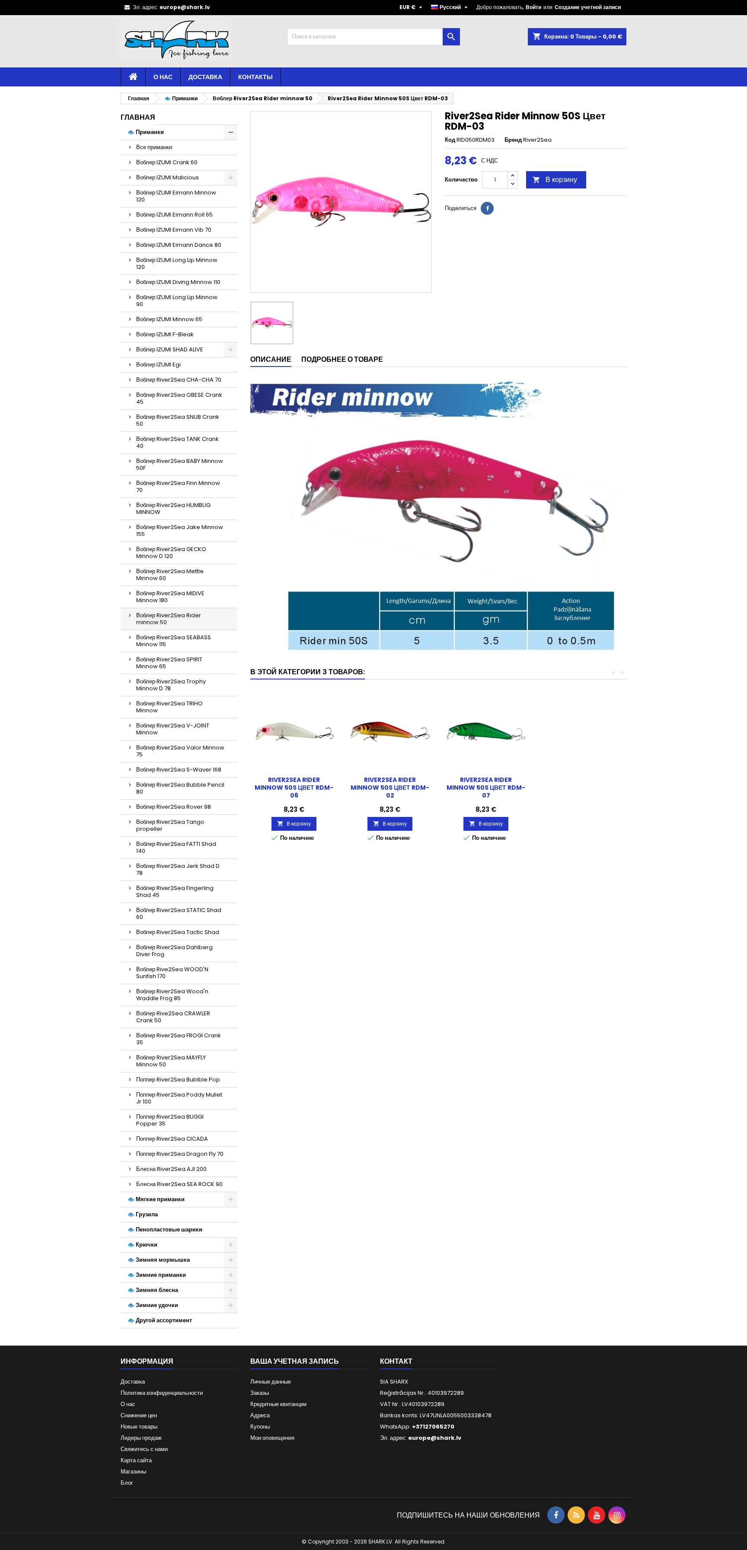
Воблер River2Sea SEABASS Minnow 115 (173, 640)
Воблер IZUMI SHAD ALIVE (169, 349)
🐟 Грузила (143, 1214)
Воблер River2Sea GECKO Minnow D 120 (171, 552)
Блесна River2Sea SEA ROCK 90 (179, 1184)
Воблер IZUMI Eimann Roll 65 (174, 214)
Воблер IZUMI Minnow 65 (169, 319)
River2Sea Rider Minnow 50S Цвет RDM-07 (486, 787)
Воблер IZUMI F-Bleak (165, 334)
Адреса (260, 1415)
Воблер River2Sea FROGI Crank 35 (178, 1038)
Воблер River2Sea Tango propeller (170, 825)
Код (450, 140)
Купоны (260, 1426)
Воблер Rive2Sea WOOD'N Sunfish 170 (172, 972)
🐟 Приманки (146, 132)
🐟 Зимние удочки (153, 1305)
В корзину (555, 180)
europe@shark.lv (185, 7)
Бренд (513, 140)
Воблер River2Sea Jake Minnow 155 (179, 530)
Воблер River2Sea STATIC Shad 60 (178, 913)
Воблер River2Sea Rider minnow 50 (168, 618)
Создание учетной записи (588, 7)
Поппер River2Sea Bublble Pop (178, 1079)
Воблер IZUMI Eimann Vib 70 (173, 230)
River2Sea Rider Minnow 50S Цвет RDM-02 (390, 787)
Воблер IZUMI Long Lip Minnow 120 (176, 263)
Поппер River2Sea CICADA (172, 1139)
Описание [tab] (270, 359)
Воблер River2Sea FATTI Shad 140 (176, 847)
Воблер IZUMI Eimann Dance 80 (178, 245)
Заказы (259, 1393)
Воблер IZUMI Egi (158, 364)
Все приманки (154, 147)
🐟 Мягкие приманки (156, 1199)
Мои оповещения (272, 1438)
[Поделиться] (487, 208)
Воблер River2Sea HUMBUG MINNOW (173, 508)
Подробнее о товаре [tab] (342, 359)
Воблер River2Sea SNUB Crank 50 (177, 420)
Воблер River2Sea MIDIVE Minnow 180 (170, 596)
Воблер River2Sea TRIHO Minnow (169, 706)
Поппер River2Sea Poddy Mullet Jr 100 (179, 1098)
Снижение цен (139, 1415)
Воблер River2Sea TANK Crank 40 (177, 442)
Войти (533, 7)
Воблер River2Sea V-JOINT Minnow (172, 729)
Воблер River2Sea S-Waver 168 (178, 769)
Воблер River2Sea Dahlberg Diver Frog (174, 950)
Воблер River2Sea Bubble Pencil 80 (180, 788)
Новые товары (139, 1426)
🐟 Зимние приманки (157, 1275)
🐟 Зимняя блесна (153, 1290)
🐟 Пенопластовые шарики (165, 1229)
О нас (162, 77)
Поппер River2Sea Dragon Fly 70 (179, 1154)
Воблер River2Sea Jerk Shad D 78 (178, 869)
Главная (138, 117)
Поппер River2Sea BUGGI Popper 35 (170, 1120)
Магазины (133, 1471)
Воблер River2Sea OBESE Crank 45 (179, 398)
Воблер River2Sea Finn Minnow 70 (178, 486)
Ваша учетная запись (294, 1361)
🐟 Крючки (142, 1245)
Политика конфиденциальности (162, 1393)
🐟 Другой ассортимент (160, 1320)
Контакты (255, 77)
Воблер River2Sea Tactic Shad (177, 932)
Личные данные (270, 1382)
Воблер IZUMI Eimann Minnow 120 (176, 196)
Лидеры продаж (141, 1438)
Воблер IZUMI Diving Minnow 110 (178, 282)
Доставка (205, 77)
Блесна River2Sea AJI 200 (171, 1169)
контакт (396, 1361)
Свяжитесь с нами (144, 1449)
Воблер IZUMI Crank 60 (167, 162)
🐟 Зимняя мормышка (159, 1260)
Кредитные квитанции (278, 1404)
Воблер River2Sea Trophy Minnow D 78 (171, 684)
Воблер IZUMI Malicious (167, 177)
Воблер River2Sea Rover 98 (173, 807)
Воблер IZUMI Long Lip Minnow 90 (176, 300)
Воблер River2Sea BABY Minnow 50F (179, 464)
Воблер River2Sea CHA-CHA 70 (178, 380)
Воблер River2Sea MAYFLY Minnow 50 (171, 1060)
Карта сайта (136, 1460)
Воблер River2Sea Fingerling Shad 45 (175, 891)
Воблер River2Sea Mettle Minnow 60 (170, 574)
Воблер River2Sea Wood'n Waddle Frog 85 (172, 994)
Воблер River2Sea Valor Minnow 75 (180, 751)
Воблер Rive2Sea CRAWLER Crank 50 (173, 1016)
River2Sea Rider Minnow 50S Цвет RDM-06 (294, 787)
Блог (127, 1483)
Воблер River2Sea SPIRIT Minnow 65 (169, 662)
